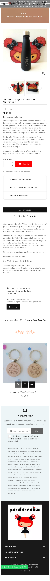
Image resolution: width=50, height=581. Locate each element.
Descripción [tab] (25, 210)
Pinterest (10, 109)
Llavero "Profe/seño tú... (25, 392)
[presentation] (10, 88)
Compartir (5, 109)
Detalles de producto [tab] (25, 216)
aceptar (4, 4)
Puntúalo (13, 307)
